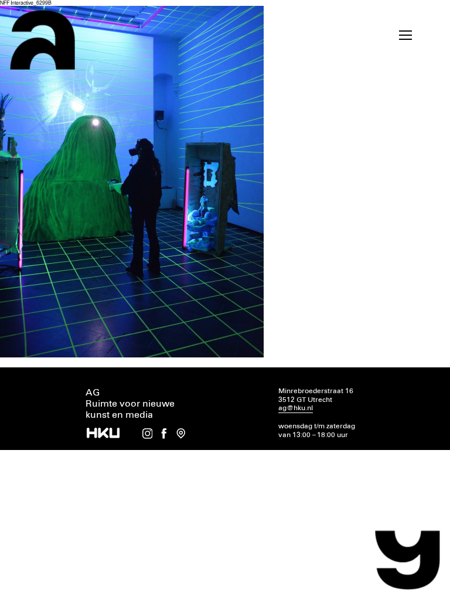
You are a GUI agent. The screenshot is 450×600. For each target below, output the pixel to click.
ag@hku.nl (295, 408)
